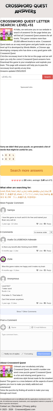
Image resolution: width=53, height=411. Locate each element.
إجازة (24, 191)
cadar (29, 191)
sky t (19, 191)
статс (36, 194)
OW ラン (12, 197)
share (19, 194)
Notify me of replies (11, 354)
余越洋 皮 (12, 194)
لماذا (46, 191)
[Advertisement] (26, 116)
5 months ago (7, 251)
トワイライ (28, 194)
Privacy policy (29, 406)
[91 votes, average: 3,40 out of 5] (12, 180)
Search (47, 77)
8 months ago (7, 270)
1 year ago (6, 224)
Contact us (5, 406)
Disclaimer (17, 406)
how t (13, 191)
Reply (49, 224)
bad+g (47, 194)
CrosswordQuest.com (25, 409)
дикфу (35, 191)
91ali (8, 191)
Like (41, 224)
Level (2, 191)
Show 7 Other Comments (26, 312)
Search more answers (26, 170)
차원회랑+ (31, 197)
